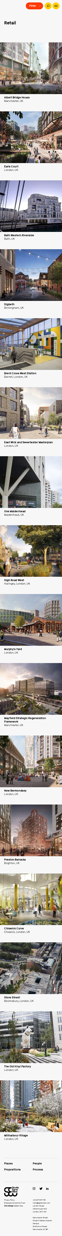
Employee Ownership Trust (14, 1203)
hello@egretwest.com (41, 1203)
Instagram (36, 1189)
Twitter (42, 1189)
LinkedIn (49, 1189)
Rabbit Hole (18, 1206)
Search (48, 5)
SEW (16, 1192)
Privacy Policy (9, 1200)
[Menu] (56, 5)
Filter (32, 6)
